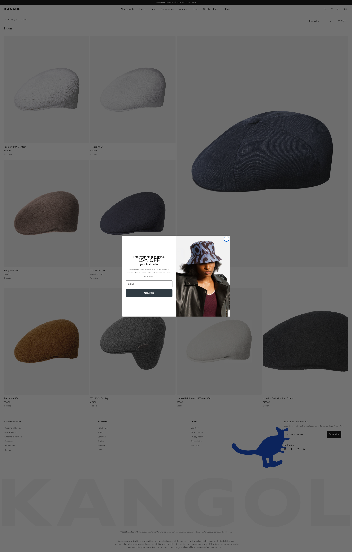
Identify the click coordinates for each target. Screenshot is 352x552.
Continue (149, 293)
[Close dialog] (226, 239)
